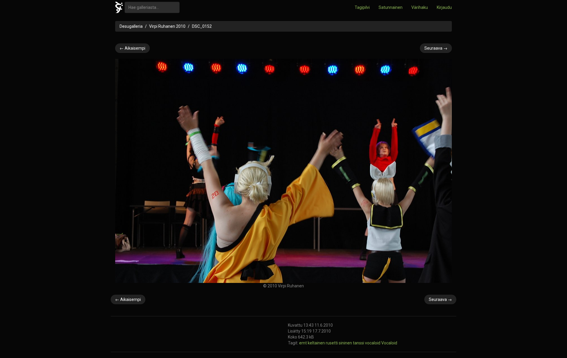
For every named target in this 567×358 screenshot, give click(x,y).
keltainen (317, 343)
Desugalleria (131, 26)
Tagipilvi (362, 7)
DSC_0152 (202, 26)
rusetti (332, 343)
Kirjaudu (444, 7)
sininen (346, 343)
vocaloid (373, 343)
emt (303, 343)
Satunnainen (391, 7)
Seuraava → (435, 48)
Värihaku (419, 7)
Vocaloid (389, 343)
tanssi (359, 343)
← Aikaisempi (132, 48)
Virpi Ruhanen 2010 (167, 26)
